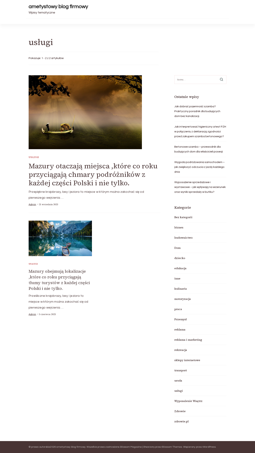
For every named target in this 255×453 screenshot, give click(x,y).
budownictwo (183, 237)
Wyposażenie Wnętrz (188, 401)
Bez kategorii (183, 217)
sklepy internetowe (187, 360)
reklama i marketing (188, 340)
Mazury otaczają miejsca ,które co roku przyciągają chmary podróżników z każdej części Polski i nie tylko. (93, 174)
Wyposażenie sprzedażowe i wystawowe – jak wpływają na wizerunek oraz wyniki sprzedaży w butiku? (200, 187)
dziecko (179, 258)
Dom (177, 248)
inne (177, 278)
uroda (178, 380)
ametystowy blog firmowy (58, 6)
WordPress (209, 447)
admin (32, 204)
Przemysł (180, 319)
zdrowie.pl (181, 421)
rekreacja (180, 350)
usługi (34, 157)
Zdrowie (180, 411)
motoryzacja (182, 299)
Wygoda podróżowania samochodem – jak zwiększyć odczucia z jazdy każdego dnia (199, 167)
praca (178, 309)
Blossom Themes (172, 447)
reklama (179, 329)
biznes (178, 227)
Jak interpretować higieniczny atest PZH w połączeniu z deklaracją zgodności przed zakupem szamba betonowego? (200, 131)
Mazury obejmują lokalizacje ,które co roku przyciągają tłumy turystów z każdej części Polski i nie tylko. (59, 279)
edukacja (180, 268)
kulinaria (180, 289)
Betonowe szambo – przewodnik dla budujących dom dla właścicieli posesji (198, 149)
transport (180, 370)
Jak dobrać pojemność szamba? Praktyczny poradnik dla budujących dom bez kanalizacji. (197, 111)
